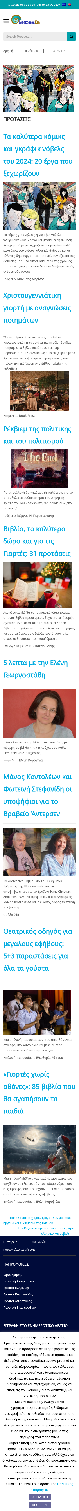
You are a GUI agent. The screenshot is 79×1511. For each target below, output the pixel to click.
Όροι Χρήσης (12, 1275)
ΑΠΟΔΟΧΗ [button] (40, 1497)
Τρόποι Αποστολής (17, 1301)
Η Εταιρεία (10, 1242)
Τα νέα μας (30, 51)
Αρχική (8, 51)
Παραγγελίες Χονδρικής (19, 1250)
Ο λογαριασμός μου (21, 4)
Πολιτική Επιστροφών (19, 1307)
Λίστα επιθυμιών (48, 4)
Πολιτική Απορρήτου (18, 1281)
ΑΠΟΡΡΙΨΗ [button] (40, 1505)
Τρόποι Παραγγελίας (18, 1294)
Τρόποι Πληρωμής (16, 1288)
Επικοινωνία (37, 1242)
